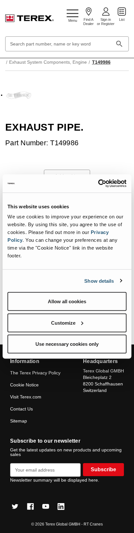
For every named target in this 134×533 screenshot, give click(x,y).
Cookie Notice (24, 384)
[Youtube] (45, 506)
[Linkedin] (61, 506)
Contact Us (21, 408)
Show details (99, 280)
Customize (63, 322)
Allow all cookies (67, 301)
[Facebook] (30, 506)
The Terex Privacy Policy (35, 372)
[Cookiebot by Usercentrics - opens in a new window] (98, 183)
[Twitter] (15, 506)
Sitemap (18, 420)
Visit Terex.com (25, 396)
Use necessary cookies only (67, 344)
